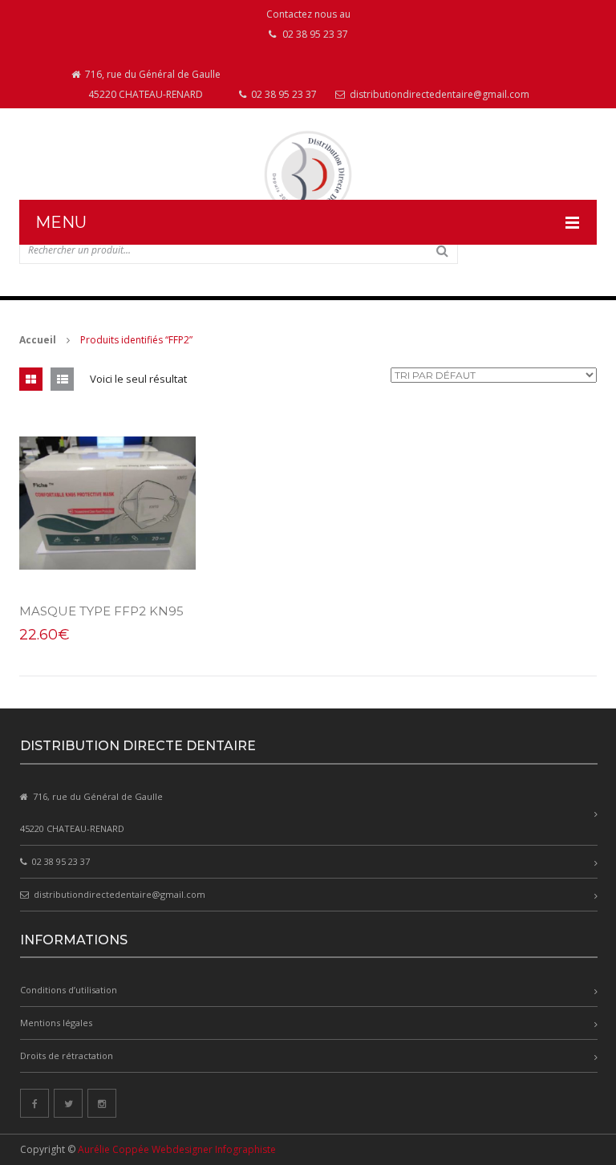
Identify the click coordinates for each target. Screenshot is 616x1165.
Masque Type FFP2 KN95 (101, 611)
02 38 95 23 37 (283, 94)
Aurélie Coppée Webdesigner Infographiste (177, 1149)
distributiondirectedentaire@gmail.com (438, 94)
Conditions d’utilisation (68, 990)
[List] (62, 379)
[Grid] (31, 379)
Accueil (37, 340)
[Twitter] (68, 1103)
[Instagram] (101, 1103)
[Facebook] (34, 1103)
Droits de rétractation (66, 1055)
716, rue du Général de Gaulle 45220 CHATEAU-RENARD (152, 84)
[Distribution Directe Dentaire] (308, 174)
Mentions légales (56, 1023)
